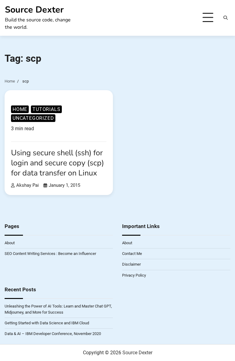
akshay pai (27, 185)
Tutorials (46, 109)
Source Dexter (34, 10)
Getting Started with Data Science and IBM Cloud (47, 323)
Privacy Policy (134, 275)
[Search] (225, 17)
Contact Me (132, 253)
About (10, 243)
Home (20, 109)
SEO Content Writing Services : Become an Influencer (50, 253)
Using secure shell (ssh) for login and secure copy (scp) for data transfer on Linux (57, 163)
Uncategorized (33, 118)
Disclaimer (131, 264)
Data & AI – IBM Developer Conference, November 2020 (53, 333)
